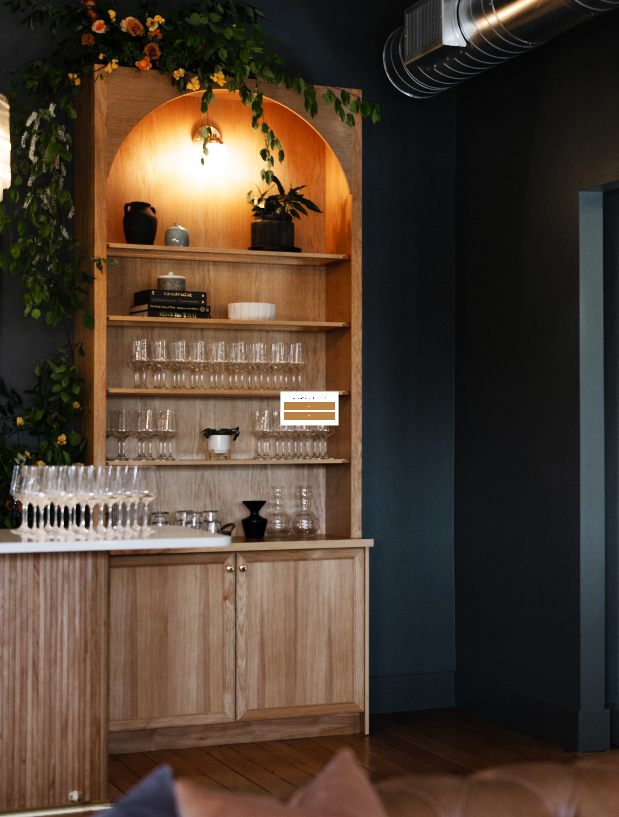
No (309, 416)
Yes (309, 406)
